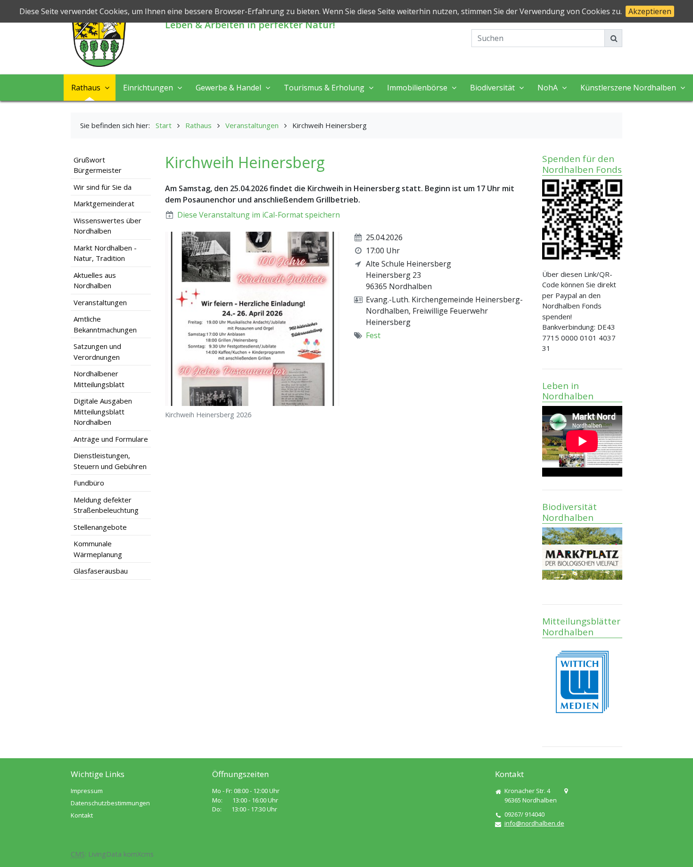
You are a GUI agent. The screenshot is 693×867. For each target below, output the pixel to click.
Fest (373, 335)
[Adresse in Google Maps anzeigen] (566, 791)
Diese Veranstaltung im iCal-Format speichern (258, 215)
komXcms (139, 854)
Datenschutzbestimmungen (110, 803)
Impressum (87, 790)
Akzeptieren (649, 11)
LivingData (105, 854)
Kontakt (82, 815)
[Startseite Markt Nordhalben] (99, 40)
